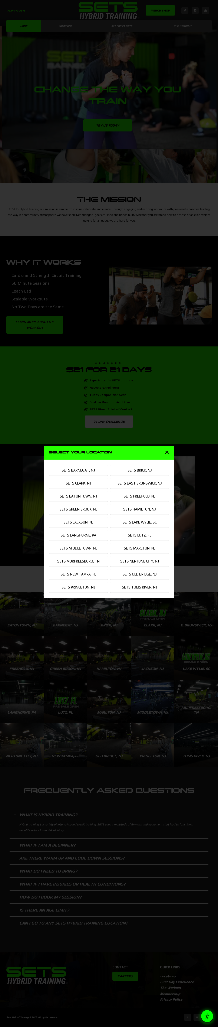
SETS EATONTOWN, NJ (78, 496)
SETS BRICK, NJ (140, 470)
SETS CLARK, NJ (78, 483)
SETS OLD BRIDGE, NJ (140, 574)
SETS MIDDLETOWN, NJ (78, 548)
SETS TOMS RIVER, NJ (139, 587)
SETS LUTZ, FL (139, 535)
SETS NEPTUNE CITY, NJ (139, 561)
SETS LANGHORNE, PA (78, 535)
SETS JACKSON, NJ (78, 522)
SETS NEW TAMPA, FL (78, 574)
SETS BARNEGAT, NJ (78, 470)
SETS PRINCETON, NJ (78, 587)
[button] (207, 1016)
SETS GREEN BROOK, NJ (78, 509)
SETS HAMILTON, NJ (139, 509)
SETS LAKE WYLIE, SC (140, 522)
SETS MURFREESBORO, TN (78, 561)
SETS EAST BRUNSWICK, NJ (140, 483)
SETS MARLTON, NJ (139, 548)
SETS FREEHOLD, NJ (139, 496)
